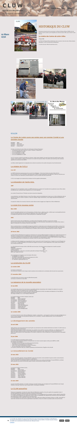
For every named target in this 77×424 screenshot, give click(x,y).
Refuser (67, 420)
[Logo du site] (13, 15)
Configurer (12, 422)
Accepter (62, 420)
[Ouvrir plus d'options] (74, 8)
